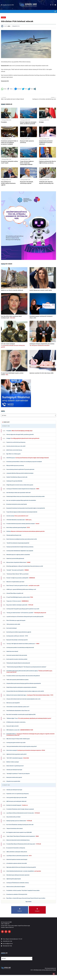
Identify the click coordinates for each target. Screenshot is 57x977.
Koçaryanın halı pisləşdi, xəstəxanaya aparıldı (17, 639)
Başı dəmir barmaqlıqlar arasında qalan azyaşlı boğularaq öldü (20, 714)
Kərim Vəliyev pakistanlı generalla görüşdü (18, 527)
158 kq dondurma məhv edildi (13, 624)
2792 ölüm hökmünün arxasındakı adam (19, 519)
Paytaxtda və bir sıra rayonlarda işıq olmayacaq (17, 793)
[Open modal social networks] (34, 89)
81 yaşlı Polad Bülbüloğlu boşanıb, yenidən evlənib (12, 373)
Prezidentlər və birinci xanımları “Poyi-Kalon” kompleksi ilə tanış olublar (23, 890)
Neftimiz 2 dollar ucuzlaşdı (12, 761)
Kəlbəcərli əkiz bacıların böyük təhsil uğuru (29, 695)
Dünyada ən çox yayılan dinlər (13, 781)
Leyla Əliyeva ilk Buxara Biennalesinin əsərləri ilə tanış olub (23, 813)
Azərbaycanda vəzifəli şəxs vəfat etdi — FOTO (17, 635)
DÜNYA (3, 17)
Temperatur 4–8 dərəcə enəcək (17, 601)
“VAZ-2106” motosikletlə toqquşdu (17, 758)
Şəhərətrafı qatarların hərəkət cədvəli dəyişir (16, 859)
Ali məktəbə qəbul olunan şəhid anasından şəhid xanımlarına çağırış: (29, 671)
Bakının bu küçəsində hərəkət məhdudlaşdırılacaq (18, 840)
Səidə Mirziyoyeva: (27, 457)
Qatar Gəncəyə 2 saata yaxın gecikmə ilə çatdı (22, 585)
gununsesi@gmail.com (8, 943)
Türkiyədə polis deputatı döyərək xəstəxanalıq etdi (18, 663)
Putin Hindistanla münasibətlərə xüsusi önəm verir (18, 710)
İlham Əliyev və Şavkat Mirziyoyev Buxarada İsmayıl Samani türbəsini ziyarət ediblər (25, 898)
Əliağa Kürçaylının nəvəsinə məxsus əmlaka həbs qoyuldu (19, 484)
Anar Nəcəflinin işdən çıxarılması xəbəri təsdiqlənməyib (11, 317)
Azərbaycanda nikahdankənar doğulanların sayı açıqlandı (19, 550)
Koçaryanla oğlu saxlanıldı (12, 726)
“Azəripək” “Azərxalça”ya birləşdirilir (17, 570)
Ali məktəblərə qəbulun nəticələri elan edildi (16, 863)
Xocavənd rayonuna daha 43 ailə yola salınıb (16, 655)
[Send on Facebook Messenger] (17, 89)
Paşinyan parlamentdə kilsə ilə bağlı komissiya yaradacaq (19, 546)
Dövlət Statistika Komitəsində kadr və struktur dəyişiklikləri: (23, 871)
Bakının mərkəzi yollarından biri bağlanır (15, 886)
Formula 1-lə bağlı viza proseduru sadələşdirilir (20, 577)
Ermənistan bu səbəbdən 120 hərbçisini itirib (16, 894)
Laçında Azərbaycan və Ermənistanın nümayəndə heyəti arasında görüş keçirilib (24, 616)
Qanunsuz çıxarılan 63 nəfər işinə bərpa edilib (42, 373)
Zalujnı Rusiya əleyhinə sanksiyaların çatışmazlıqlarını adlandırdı (21, 687)
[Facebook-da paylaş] (9, 89)
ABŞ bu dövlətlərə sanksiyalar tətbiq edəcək (16, 851)
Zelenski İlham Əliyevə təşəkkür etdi (14, 593)
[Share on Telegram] (30, 89)
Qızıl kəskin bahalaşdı (11, 628)
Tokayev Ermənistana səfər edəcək (14, 828)
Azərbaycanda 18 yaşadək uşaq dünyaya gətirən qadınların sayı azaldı (22, 608)
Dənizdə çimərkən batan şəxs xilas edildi (15, 446)
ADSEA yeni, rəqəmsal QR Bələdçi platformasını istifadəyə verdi (21, 589)
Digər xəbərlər (28, 901)
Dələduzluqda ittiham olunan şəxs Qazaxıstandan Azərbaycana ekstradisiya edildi (25, 496)
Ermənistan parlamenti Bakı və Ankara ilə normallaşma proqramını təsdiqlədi (9, 142)
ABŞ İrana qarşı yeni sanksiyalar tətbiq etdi (16, 801)
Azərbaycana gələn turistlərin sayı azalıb (15, 742)
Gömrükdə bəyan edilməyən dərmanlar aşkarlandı (17, 875)
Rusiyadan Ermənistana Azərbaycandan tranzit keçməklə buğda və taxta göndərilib (25, 508)
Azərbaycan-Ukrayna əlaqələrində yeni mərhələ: (42, 344)
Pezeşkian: (4, 122)
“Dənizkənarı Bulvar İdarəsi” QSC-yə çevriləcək (17, 573)
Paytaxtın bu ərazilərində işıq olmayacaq (15, 442)
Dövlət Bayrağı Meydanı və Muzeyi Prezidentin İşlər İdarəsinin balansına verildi (24, 566)
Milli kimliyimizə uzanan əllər (19, 729)
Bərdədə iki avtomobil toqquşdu (17, 805)
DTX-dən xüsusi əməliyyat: (13, 345)
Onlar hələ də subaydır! (25, 750)
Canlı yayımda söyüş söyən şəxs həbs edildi (16, 797)
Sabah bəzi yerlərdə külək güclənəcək (15, 558)
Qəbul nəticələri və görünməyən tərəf (14, 765)
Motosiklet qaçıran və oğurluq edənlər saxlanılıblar (18, 554)
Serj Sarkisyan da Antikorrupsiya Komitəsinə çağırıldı (8, 183)
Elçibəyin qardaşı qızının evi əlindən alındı (19, 820)
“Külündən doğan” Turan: (28, 718)
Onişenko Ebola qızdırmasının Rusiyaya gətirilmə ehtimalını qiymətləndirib (23, 683)
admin (9, 26)
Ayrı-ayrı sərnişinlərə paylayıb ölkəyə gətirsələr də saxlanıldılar (21, 500)
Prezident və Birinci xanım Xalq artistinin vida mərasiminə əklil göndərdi (23, 675)
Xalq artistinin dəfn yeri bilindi (13, 816)
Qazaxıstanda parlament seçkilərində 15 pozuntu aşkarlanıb (46, 142)
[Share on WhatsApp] (3, 89)
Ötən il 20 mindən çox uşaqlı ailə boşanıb (15, 620)
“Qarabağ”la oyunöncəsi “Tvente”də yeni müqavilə (18, 773)
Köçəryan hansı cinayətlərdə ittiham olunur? (18, 562)
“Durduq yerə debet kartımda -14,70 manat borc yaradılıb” (26, 612)
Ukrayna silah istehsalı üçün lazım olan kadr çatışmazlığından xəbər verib (23, 698)
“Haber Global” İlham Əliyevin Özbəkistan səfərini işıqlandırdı (22, 836)
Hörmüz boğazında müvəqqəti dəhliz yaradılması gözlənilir (20, 434)
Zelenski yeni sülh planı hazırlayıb (14, 769)
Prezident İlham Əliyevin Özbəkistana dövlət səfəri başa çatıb (23, 843)
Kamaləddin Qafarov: (30, 734)
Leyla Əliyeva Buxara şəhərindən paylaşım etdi (19, 855)
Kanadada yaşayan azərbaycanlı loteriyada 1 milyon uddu (41, 317)
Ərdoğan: (41, 122)
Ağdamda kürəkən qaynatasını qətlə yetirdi (16, 754)
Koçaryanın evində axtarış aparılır (14, 777)
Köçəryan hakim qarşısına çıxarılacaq (15, 465)
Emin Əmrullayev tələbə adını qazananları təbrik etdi (18, 492)
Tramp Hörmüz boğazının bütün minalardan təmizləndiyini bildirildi (27, 163)
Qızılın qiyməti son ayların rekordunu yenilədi (16, 659)
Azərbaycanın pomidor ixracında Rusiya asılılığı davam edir (20, 647)
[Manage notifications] (54, 974)
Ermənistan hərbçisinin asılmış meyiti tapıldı (16, 504)
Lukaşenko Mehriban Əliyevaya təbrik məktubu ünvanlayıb (19, 473)
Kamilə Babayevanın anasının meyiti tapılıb (41, 290)
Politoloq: (25, 531)
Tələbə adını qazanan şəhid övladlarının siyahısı (17, 679)
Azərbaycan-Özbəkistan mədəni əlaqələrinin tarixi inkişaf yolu (22, 488)
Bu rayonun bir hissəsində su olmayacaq (15, 847)
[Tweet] (24, 89)
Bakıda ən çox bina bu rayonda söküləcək (12, 290)
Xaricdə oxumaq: (17, 515)
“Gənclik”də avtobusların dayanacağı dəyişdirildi (17, 543)
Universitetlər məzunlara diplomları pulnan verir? (17, 706)
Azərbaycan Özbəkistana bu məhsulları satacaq (17, 882)
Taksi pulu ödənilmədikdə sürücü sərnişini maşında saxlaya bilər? (21, 746)
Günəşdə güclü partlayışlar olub (13, 535)
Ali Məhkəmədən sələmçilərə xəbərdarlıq (15, 722)
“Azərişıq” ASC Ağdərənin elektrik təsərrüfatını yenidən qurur (22, 643)
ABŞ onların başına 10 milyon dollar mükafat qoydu (18, 738)
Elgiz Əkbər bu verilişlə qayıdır (13, 453)
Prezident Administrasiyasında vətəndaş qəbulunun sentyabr (22, 523)
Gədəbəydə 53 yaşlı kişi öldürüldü (14, 481)
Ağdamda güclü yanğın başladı (13, 878)
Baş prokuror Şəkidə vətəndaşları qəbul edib (19, 604)
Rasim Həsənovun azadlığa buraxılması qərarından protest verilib (21, 539)
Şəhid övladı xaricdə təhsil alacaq (14, 450)
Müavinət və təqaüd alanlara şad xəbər (15, 581)
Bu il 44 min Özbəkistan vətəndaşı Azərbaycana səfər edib (19, 824)
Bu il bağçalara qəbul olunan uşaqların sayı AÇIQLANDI (19, 832)
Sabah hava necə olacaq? (12, 651)
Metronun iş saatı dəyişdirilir (13, 702)
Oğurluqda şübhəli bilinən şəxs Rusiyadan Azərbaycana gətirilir (21, 867)
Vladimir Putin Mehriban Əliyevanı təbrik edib (16, 477)
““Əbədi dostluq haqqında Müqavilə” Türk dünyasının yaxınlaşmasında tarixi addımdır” (26, 666)
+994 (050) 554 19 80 (7, 941)
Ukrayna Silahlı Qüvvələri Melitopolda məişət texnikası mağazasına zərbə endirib (25, 691)
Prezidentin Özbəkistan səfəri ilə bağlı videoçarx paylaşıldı (20, 809)
